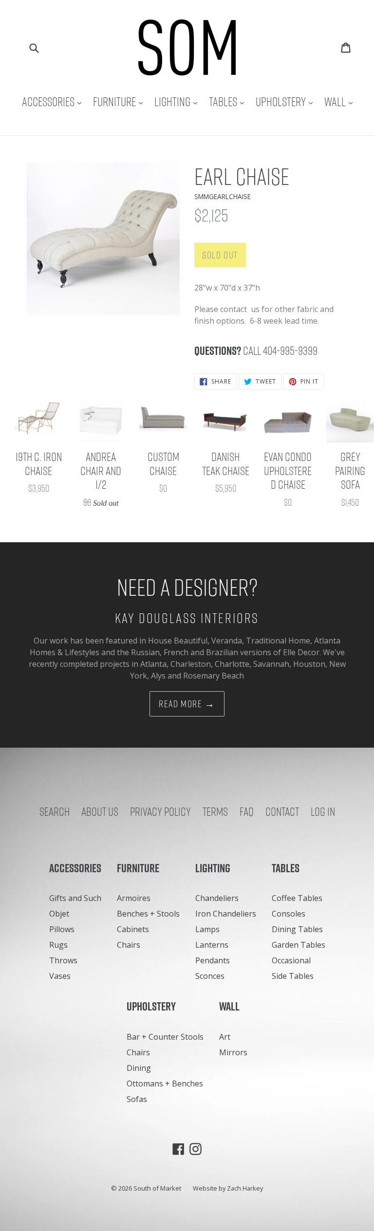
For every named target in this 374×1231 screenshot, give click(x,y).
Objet (59, 913)
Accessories (54, 101)
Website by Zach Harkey (228, 1188)
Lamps (207, 929)
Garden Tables (298, 944)
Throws (63, 960)
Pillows (62, 929)
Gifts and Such (75, 898)
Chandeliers (217, 898)
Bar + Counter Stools (165, 1036)
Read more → (187, 704)
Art (224, 1036)
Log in (323, 811)
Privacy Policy (160, 811)
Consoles (288, 913)
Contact (282, 811)
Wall (340, 101)
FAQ (247, 811)
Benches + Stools (148, 913)
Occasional (291, 960)
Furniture (120, 101)
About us (99, 811)
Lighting (178, 101)
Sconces (209, 976)
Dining (139, 1068)
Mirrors (233, 1052)
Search (54, 811)
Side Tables (293, 976)
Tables (229, 101)
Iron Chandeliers (225, 913)
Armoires (133, 898)
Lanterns (211, 944)
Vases (60, 976)
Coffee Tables (297, 898)
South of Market (157, 1188)
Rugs (58, 944)
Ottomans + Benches (165, 1083)
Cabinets (133, 929)
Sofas (137, 1099)
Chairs (128, 944)
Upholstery (287, 101)
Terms (215, 811)
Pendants (212, 960)
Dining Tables (297, 929)
